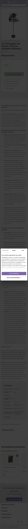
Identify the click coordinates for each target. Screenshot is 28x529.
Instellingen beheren (13, 277)
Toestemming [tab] (5, 250)
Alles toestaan (14, 273)
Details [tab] (14, 250)
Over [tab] (23, 250)
